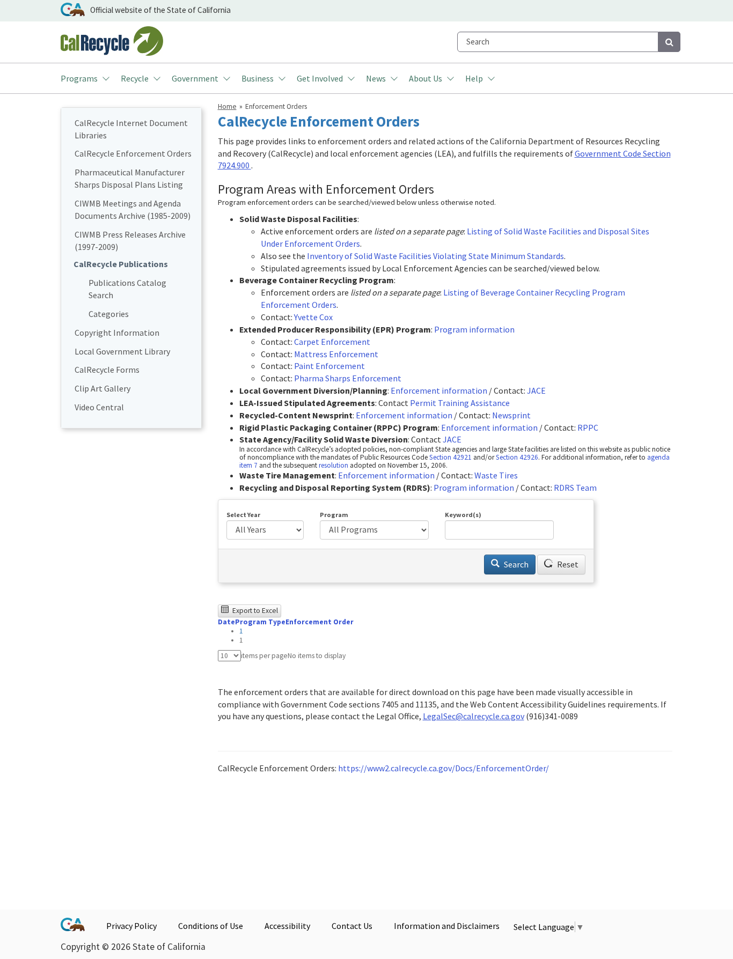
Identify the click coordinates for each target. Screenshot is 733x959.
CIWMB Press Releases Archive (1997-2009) (130, 240)
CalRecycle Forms (107, 369)
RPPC (587, 427)
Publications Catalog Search (127, 288)
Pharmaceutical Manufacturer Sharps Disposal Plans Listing (130, 178)
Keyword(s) (463, 515)
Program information (474, 329)
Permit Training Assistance (460, 402)
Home (227, 106)
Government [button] (195, 78)
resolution (333, 465)
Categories (109, 313)
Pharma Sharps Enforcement (347, 378)
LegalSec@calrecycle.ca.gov (473, 716)
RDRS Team (575, 487)
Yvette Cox (313, 317)
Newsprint (511, 415)
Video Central (99, 407)
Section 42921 (450, 457)
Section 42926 (517, 457)
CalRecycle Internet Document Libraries (131, 129)
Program (334, 515)
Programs (79, 78)
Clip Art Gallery (102, 388)
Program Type (260, 621)
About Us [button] (425, 78)
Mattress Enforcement (336, 354)
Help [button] (474, 78)
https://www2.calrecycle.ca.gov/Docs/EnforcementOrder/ (443, 768)
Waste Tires (496, 475)
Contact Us (352, 925)
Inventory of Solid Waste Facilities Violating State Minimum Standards (435, 255)
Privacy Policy (131, 925)
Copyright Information (117, 332)
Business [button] (257, 78)
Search (515, 564)
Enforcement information (439, 390)
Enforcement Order (319, 621)
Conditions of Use (210, 925)
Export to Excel (254, 610)
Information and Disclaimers (447, 925)
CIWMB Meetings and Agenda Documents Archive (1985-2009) (132, 209)
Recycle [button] (135, 78)
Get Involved (320, 78)
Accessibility (287, 925)
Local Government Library (122, 351)
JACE (536, 390)
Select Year (243, 515)
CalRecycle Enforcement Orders (133, 153)
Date (226, 621)
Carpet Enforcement (332, 341)
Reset (566, 564)
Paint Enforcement (329, 365)
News (376, 78)
